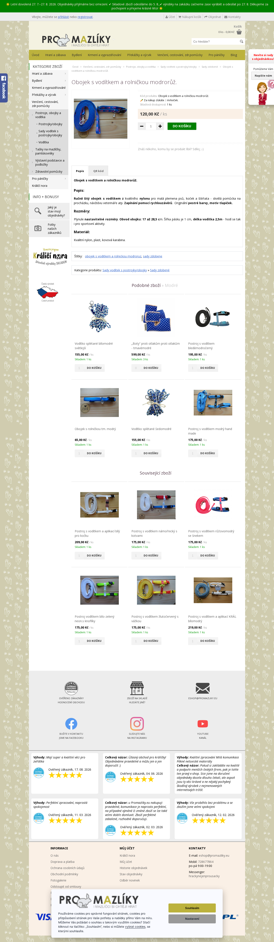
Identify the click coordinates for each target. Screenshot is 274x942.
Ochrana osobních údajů (68, 868)
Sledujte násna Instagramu (137, 735)
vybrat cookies (135, 926)
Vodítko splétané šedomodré (151, 429)
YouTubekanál (202, 735)
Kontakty (234, 17)
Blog (234, 55)
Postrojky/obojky (50, 124)
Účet (171, 17)
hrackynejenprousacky (204, 876)
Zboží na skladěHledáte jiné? (137, 700)
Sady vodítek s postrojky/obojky (50, 133)
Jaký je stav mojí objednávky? (56, 211)
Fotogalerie (58, 880)
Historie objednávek (133, 868)
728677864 (205, 862)
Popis (80, 171)
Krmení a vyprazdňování (104, 55)
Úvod (35, 55)
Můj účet (126, 862)
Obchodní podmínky (64, 874)
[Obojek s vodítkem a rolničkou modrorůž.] (100, 144)
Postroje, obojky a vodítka (48, 115)
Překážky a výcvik (139, 55)
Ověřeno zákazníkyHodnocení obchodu (71, 700)
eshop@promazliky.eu (214, 855)
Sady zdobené (210, 66)
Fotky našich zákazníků (54, 229)
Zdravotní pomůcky (48, 171)
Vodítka (44, 142)
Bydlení (77, 55)
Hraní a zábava (55, 55)
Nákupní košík (191, 17)
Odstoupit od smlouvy (66, 886)
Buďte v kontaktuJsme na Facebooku (71, 735)
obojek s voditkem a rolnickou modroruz (113, 256)
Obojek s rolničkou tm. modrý (95, 429)
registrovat (85, 17)
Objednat (214, 17)
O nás (55, 855)
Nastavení (192, 918)
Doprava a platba (62, 862)
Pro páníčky (216, 55)
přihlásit (63, 17)
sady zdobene (152, 256)
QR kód (98, 171)
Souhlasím (192, 908)
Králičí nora (39, 186)
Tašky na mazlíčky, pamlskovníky (48, 151)
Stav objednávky (131, 874)
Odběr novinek (130, 880)
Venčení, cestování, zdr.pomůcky (180, 55)
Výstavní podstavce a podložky (49, 162)
